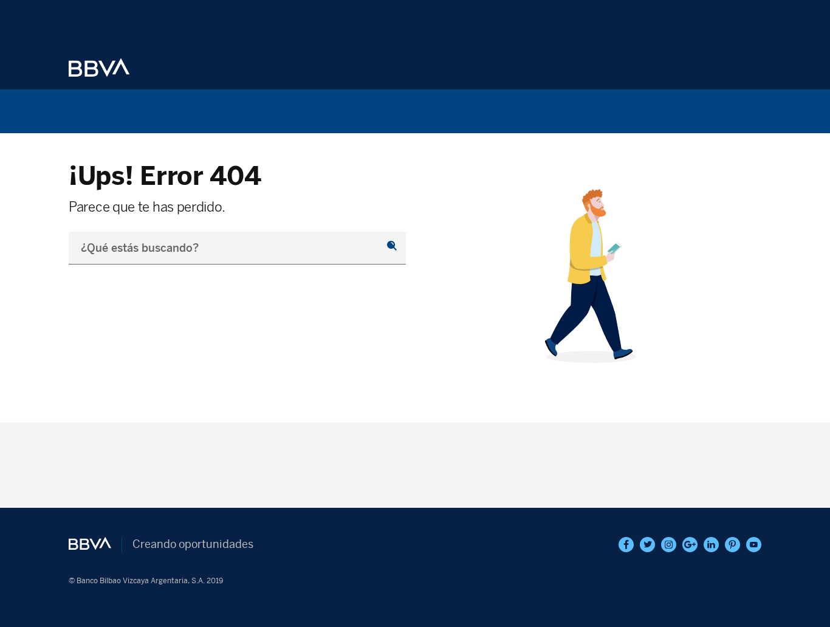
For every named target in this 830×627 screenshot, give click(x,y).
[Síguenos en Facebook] (626, 544)
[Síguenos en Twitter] (647, 544)
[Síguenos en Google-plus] (690, 544)
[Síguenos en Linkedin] (711, 544)
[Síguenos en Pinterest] (732, 544)
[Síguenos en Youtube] (753, 544)
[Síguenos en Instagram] (668, 544)
